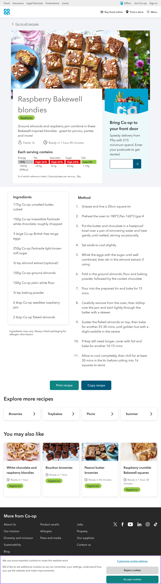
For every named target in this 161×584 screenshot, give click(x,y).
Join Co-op (140, 3)
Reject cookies (132, 570)
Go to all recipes (27, 24)
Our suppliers (85, 538)
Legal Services (34, 3)
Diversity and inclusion (18, 538)
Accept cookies (132, 579)
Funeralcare (52, 3)
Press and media (50, 538)
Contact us (84, 544)
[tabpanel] (38, 284)
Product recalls (49, 524)
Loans (65, 3)
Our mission (11, 531)
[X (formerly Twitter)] (115, 524)
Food (7, 3)
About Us (10, 524)
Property (82, 531)
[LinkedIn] (139, 524)
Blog (7, 551)
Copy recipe (96, 385)
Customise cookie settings (132, 561)
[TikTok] (155, 524)
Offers (127, 3)
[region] (80, 569)
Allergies (46, 531)
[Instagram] (148, 524)
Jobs (80, 524)
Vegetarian (26, 117)
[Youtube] (130, 524)
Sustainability (12, 544)
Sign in (153, 3)
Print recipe (64, 385)
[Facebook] (122, 524)
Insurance (18, 3)
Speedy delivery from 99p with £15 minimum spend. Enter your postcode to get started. (126, 145)
